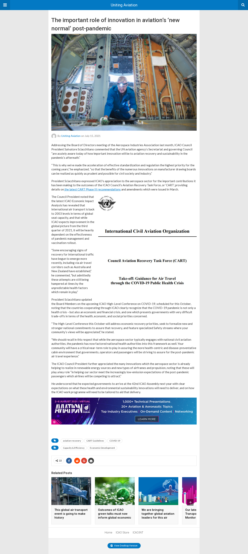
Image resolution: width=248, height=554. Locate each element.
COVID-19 (114, 440)
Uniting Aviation (124, 5)
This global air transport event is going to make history (71, 513)
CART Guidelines (95, 440)
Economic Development (102, 447)
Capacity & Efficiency (73, 447)
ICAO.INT (138, 532)
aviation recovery (72, 440)
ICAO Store (122, 532)
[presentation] (190, 502)
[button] (5, 5)
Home (108, 532)
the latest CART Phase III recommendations (92, 189)
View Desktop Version (126, 545)
